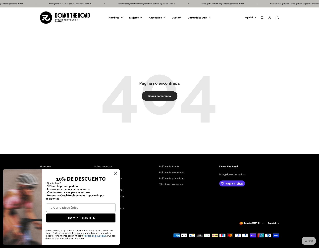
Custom (176, 17)
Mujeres (134, 17)
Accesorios (155, 17)
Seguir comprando (159, 96)
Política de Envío (169, 166)
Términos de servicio (171, 184)
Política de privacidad (171, 178)
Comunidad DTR (197, 17)
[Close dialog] (115, 174)
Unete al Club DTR (80, 218)
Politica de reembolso (171, 172)
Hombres (114, 17)
